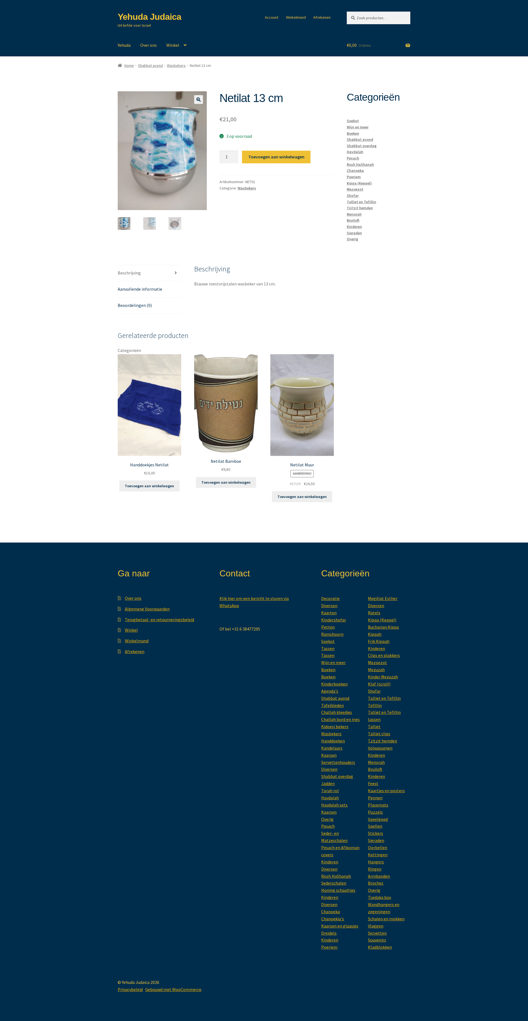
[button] (198, 99)
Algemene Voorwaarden (147, 609)
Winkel (172, 45)
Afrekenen (322, 17)
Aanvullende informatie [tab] (140, 289)
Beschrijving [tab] (129, 273)
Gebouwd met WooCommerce (173, 989)
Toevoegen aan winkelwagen (276, 156)
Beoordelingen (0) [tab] (135, 305)
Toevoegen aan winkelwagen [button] (149, 485)
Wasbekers (176, 65)
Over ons (148, 45)
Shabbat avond (150, 65)
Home (129, 65)
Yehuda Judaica (149, 17)
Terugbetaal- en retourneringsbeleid (159, 619)
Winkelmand (296, 17)
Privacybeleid (130, 989)
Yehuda (124, 45)
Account (271, 17)
